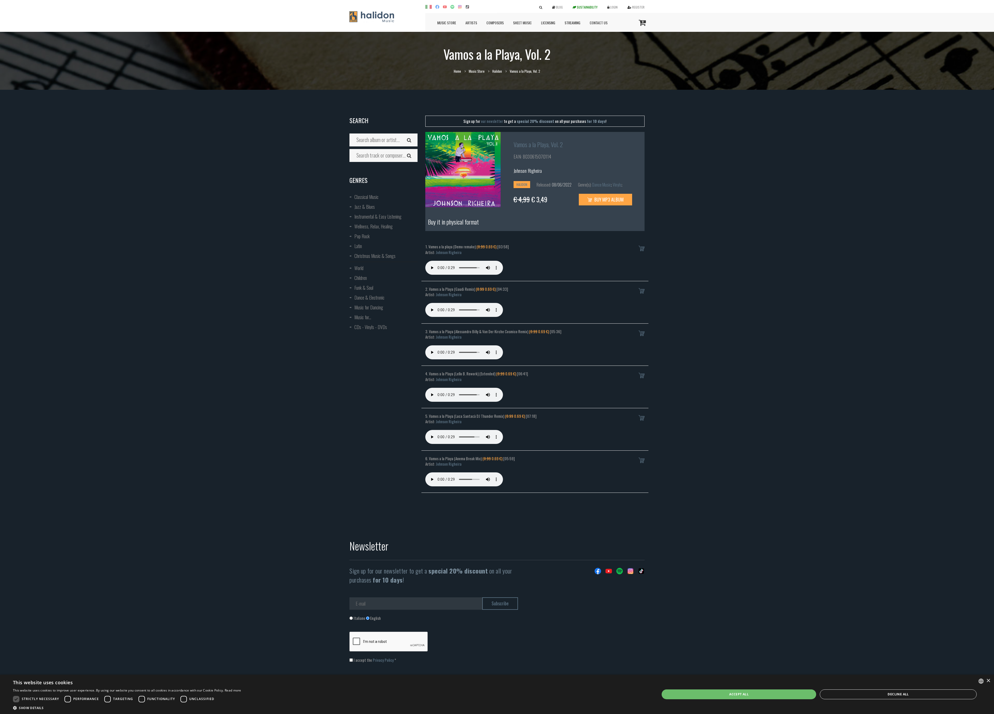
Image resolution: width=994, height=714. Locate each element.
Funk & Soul (363, 287)
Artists (471, 22)
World (358, 268)
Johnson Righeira (528, 170)
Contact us (599, 22)
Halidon (497, 71)
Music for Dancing (368, 307)
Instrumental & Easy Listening (377, 216)
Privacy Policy (383, 660)
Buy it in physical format (453, 221)
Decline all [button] (898, 694)
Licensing (548, 22)
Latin (358, 246)
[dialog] (497, 694)
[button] (127, 707)
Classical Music (366, 197)
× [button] (988, 681)
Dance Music (601, 185)
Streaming (572, 22)
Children (360, 277)
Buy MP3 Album (608, 199)
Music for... (362, 317)
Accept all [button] (739, 694)
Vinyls (617, 185)
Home (457, 71)
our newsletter (492, 121)
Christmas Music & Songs (375, 255)
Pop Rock (362, 236)
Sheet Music (522, 22)
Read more (233, 690)
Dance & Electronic (369, 297)
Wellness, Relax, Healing (373, 226)
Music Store (446, 22)
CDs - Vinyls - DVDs (370, 327)
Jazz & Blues (364, 206)
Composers (495, 22)
